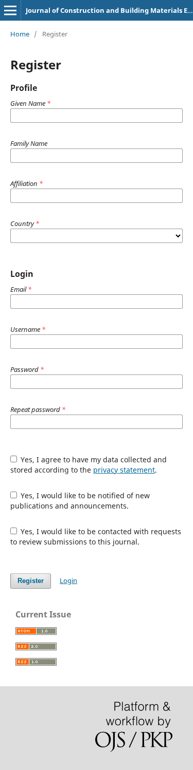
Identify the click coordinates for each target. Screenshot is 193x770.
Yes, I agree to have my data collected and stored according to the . (88, 465)
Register (30, 581)
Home (19, 34)
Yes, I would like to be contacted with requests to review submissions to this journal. (96, 537)
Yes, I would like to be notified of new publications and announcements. (80, 501)
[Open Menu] (10, 10)
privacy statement (124, 470)
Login (68, 580)
